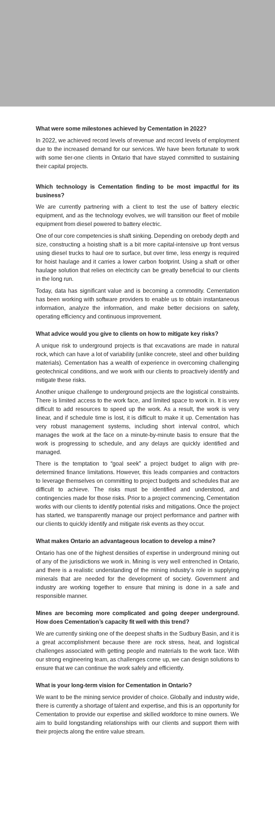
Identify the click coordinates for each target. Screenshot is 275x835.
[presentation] (137, 53)
